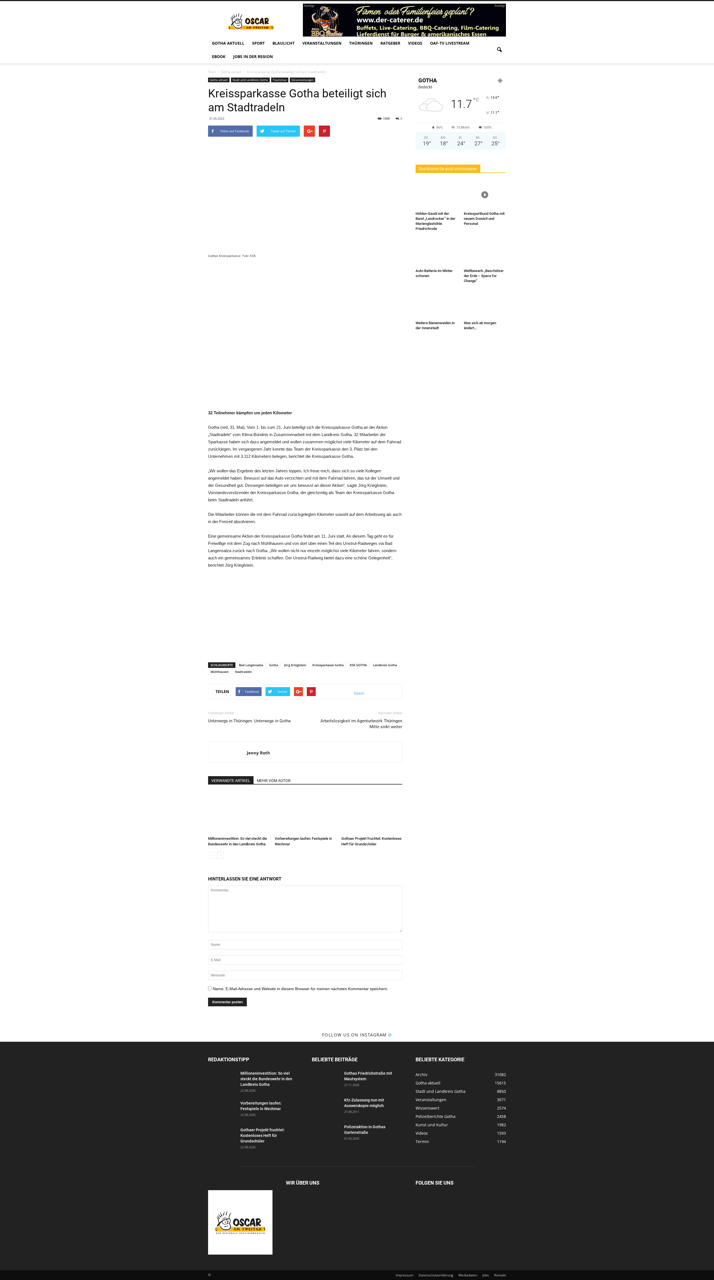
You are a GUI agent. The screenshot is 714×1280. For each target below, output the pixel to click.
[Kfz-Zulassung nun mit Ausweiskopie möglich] (326, 1107)
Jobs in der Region (253, 56)
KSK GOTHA (358, 665)
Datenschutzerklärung (436, 1275)
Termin (422, 1141)
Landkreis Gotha (385, 665)
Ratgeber (390, 43)
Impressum (404, 1275)
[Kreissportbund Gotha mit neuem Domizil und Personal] (485, 194)
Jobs (486, 1275)
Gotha (273, 665)
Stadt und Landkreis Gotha (250, 80)
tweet (359, 693)
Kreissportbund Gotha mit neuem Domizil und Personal (484, 218)
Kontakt (500, 1275)
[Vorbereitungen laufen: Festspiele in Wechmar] (305, 813)
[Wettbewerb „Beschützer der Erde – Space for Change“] (485, 251)
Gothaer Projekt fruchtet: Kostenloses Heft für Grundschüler (262, 1135)
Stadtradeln (243, 672)
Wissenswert (427, 1108)
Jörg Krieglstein (295, 665)
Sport (258, 43)
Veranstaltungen (321, 43)
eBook (218, 56)
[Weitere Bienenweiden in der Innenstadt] (437, 304)
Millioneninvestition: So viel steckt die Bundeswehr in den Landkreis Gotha (266, 1079)
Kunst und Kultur (432, 1124)
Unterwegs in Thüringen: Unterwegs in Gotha (249, 720)
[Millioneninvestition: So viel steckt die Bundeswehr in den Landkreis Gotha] (238, 813)
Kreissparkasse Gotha (328, 665)
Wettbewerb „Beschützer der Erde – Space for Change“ (484, 276)
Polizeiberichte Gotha (435, 1116)
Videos (415, 43)
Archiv (421, 1074)
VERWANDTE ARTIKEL (230, 780)
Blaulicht (283, 43)
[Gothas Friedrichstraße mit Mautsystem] (326, 1080)
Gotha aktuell (228, 43)
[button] (499, 50)
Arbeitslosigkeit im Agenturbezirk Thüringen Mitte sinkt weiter (361, 723)
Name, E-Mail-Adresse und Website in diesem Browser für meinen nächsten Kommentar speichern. (300, 989)
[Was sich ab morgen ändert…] (485, 304)
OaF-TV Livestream (449, 43)
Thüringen (361, 43)
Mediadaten (468, 1275)
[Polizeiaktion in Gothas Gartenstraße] (326, 1134)
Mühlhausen (220, 672)
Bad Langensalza (251, 665)
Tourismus (280, 80)
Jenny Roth (258, 753)
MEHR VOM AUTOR (274, 780)
